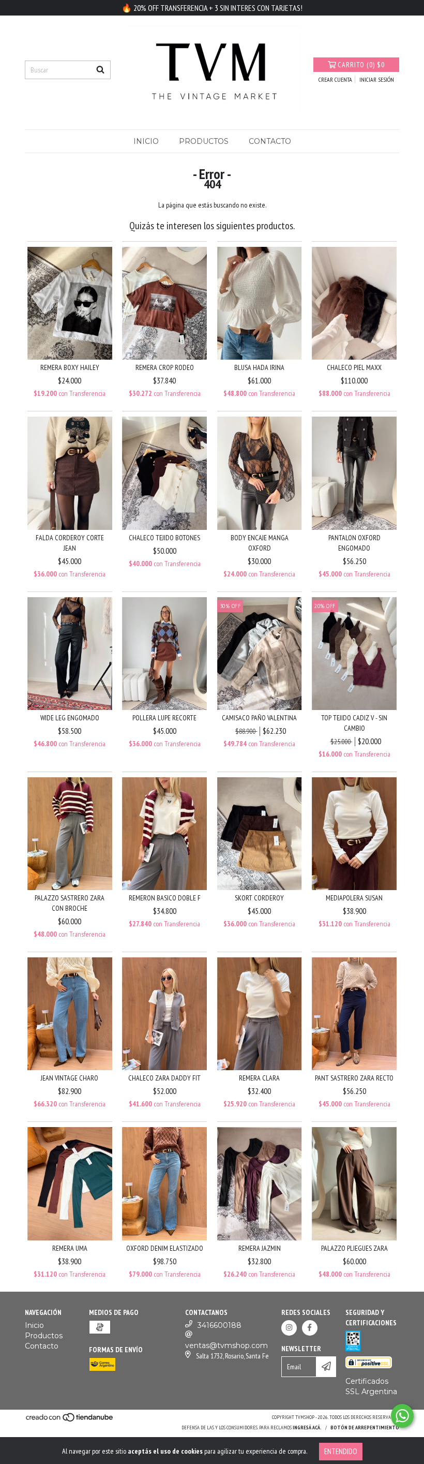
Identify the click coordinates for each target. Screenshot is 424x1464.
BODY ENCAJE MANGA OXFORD (260, 543)
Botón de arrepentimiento (364, 1427)
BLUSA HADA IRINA (259, 367)
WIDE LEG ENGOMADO (69, 717)
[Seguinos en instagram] (289, 1328)
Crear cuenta (335, 79)
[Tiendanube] (70, 1420)
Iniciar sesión (376, 79)
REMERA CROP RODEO (164, 367)
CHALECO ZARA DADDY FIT (164, 1078)
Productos (204, 141)
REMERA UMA (69, 1248)
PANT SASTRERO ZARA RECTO (354, 1078)
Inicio (146, 141)
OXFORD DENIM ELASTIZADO (164, 1248)
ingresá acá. (307, 1427)
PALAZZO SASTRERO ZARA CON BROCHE (69, 903)
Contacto (270, 141)
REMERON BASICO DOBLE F (165, 898)
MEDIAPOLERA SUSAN (354, 898)
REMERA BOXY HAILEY (69, 367)
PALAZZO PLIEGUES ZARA (354, 1248)
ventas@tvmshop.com (226, 1345)
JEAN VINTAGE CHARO (69, 1078)
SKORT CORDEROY (259, 898)
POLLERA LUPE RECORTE (164, 717)
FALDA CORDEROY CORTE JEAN (70, 543)
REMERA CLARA (259, 1078)
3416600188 (219, 1325)
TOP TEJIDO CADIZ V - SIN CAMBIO (354, 723)
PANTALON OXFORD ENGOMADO (354, 543)
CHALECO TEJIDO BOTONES (164, 537)
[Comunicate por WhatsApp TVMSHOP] (402, 1416)
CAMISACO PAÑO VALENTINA (259, 717)
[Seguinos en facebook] (309, 1328)
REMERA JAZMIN (259, 1248)
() (361, 64)
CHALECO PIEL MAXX (354, 367)
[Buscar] (100, 70)
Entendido (340, 1451)
